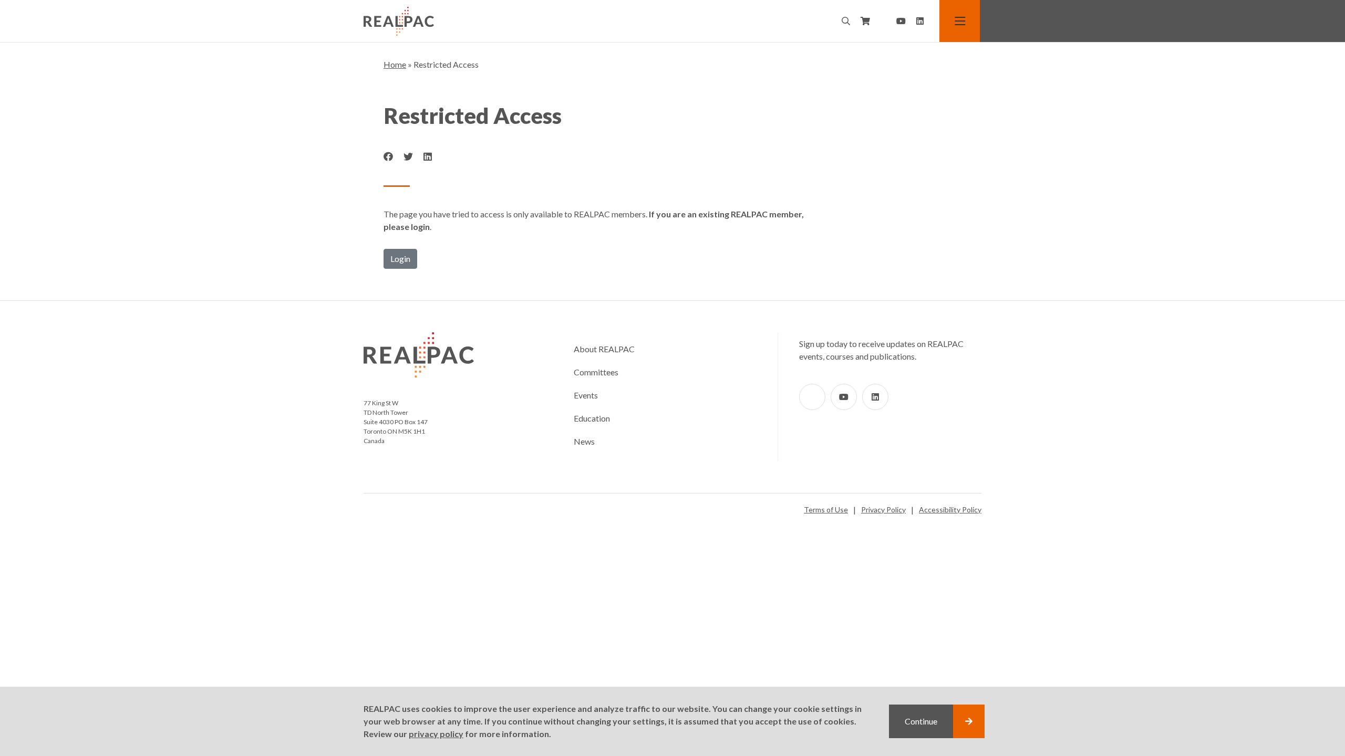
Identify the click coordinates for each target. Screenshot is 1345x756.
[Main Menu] (960, 21)
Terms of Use (826, 509)
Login (400, 259)
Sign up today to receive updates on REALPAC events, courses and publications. (881, 350)
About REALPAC (604, 349)
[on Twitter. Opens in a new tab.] (408, 157)
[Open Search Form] (846, 21)
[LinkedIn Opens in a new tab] (920, 21)
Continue (921, 721)
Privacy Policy (883, 509)
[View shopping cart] (865, 21)
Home (395, 64)
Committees (596, 372)
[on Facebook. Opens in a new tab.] (388, 157)
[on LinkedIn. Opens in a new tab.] (427, 157)
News (584, 441)
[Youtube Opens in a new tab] (901, 21)
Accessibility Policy (950, 509)
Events (586, 395)
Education (592, 418)
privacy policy (436, 734)
